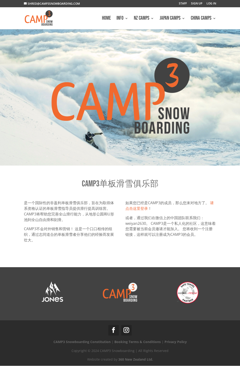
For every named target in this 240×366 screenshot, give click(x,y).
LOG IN (211, 3)
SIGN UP (196, 3)
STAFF (183, 3)
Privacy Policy (176, 342)
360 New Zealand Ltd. (135, 359)
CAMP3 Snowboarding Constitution (82, 342)
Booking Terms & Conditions (137, 342)
